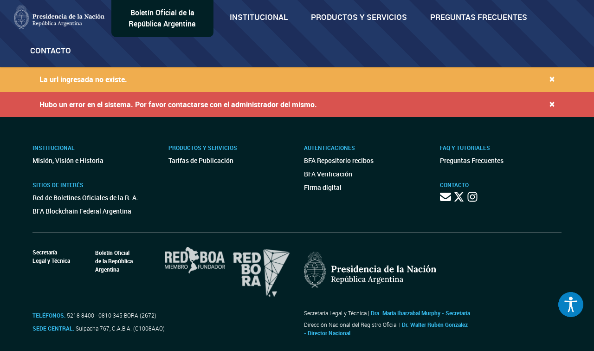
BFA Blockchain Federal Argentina (81, 211)
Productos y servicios (359, 17)
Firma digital (323, 187)
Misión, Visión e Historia (67, 160)
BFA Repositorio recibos (339, 160)
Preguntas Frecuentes (478, 17)
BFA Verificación (328, 173)
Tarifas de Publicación (200, 160)
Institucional (259, 17)
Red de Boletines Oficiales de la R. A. (85, 197)
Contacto (50, 50)
